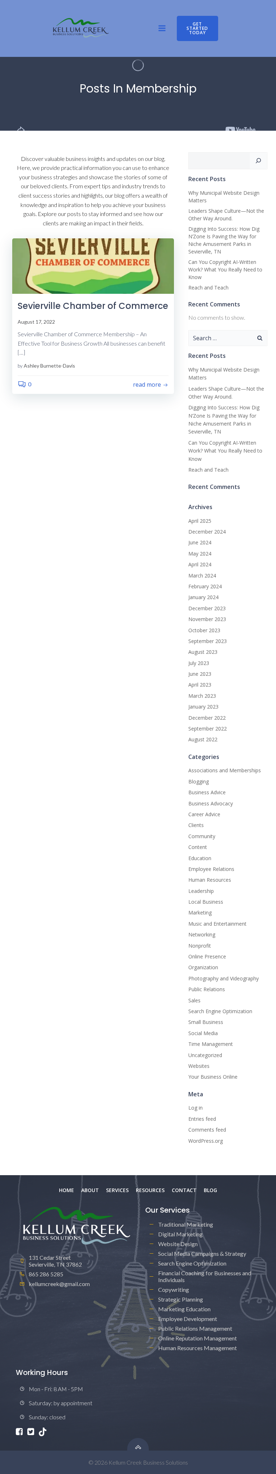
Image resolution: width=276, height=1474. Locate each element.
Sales (194, 1000)
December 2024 (207, 531)
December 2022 (207, 717)
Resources (150, 1190)
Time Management (210, 1044)
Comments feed (207, 1129)
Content (197, 847)
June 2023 (199, 673)
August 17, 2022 (36, 322)
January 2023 (203, 706)
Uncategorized (205, 1055)
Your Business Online (213, 1076)
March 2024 (202, 575)
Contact (184, 1190)
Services (117, 1190)
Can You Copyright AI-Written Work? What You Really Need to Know (225, 269)
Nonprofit (199, 945)
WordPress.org (205, 1140)
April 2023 (199, 684)
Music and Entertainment (217, 923)
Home (66, 1190)
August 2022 (202, 739)
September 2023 (207, 641)
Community (201, 836)
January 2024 (203, 597)
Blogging (198, 781)
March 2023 (202, 695)
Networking (201, 934)
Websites (199, 1065)
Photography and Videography (223, 978)
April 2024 (199, 564)
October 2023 (204, 630)
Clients (196, 825)
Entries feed (202, 1118)
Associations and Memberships (224, 770)
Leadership (201, 890)
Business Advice (207, 792)
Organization (203, 967)
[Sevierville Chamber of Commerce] (93, 265)
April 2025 (199, 520)
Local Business (205, 901)
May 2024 (199, 553)
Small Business (205, 1022)
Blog (210, 1190)
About (90, 1190)
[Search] (258, 161)
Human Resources (209, 879)
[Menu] (162, 28)
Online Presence (207, 956)
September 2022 (207, 728)
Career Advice (204, 814)
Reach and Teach (208, 287)
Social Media (203, 1033)
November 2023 (207, 619)
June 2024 (199, 542)
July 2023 (198, 663)
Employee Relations (211, 869)
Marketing (200, 912)
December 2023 (207, 608)
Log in (195, 1107)
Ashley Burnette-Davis (49, 366)
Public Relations (206, 989)
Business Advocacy (210, 803)
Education (199, 858)
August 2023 (202, 651)
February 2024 (205, 586)
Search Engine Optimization (220, 1011)
